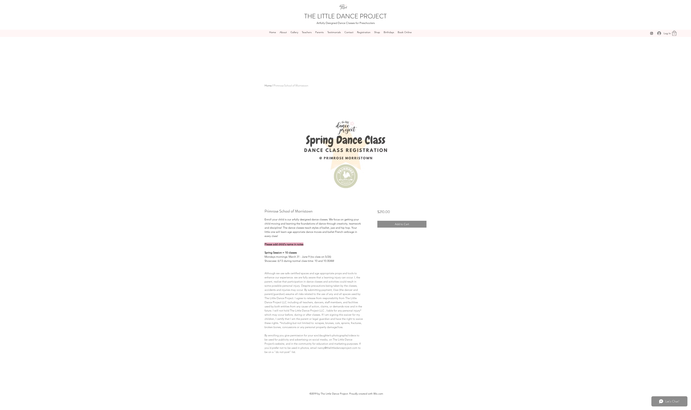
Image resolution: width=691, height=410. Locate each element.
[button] (674, 33)
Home (268, 85)
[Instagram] (651, 33)
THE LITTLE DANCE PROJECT (345, 16)
